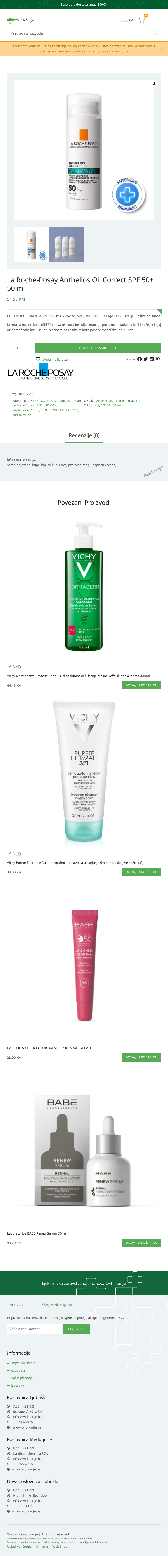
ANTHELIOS (104, 401)
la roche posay (124, 401)
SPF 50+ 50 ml (111, 405)
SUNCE (46, 410)
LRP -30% (50, 405)
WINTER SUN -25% (65, 410)
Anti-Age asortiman (67, 401)
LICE (39, 405)
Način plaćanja (22, 1378)
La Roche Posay (23, 405)
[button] (154, 83)
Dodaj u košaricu (95, 348)
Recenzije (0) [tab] (84, 435)
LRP (138, 401)
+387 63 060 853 (20, 1304)
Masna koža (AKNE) (25, 410)
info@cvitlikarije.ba (56, 1304)
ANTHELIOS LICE (40, 401)
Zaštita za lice (21, 415)
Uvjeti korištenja (23, 1363)
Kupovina (18, 1370)
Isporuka (17, 1385)
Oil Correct (91, 405)
